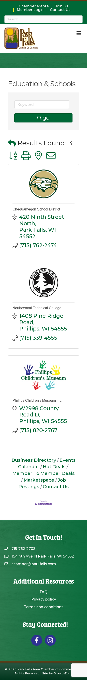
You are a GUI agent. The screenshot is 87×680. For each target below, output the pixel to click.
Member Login (30, 10)
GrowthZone (63, 673)
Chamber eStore (34, 6)
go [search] (46, 117)
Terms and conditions (43, 607)
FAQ (44, 592)
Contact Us (60, 10)
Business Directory (34, 460)
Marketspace (39, 480)
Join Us (61, 6)
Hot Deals (54, 466)
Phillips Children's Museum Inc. (37, 400)
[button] (12, 143)
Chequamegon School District (36, 209)
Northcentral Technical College (36, 308)
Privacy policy (43, 599)
